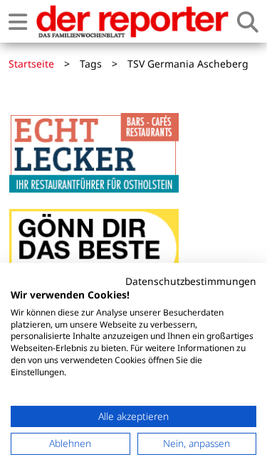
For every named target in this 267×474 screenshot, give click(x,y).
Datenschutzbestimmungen (190, 281)
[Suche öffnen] (248, 22)
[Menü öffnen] (18, 22)
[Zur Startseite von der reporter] (132, 21)
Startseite (31, 63)
